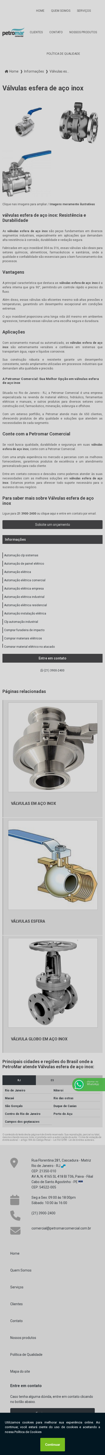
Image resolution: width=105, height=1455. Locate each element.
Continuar (52, 1444)
